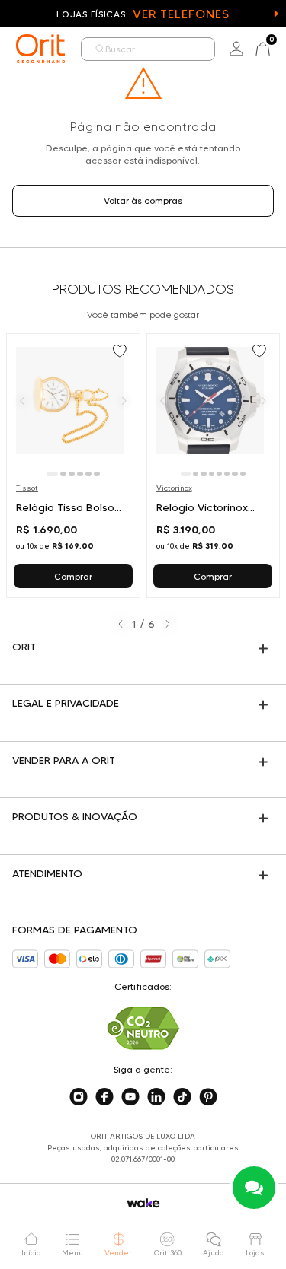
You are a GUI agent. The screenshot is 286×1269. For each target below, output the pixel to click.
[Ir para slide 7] (234, 474)
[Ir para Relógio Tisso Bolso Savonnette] (73, 465)
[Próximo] (124, 400)
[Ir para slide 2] (63, 474)
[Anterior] (22, 400)
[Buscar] (100, 49)
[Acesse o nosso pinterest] (208, 1097)
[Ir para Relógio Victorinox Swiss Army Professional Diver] (213, 465)
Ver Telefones (181, 14)
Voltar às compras (143, 200)
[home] (40, 48)
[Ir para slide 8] (243, 474)
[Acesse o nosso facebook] (104, 1097)
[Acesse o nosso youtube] (130, 1097)
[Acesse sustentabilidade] (143, 1028)
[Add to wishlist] (121, 352)
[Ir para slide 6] (97, 474)
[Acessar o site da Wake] (143, 1203)
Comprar (73, 576)
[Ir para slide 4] (80, 474)
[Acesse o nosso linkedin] (156, 1097)
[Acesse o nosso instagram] (78, 1097)
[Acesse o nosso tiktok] (182, 1097)
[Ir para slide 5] (88, 474)
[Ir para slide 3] (72, 474)
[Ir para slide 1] (52, 474)
